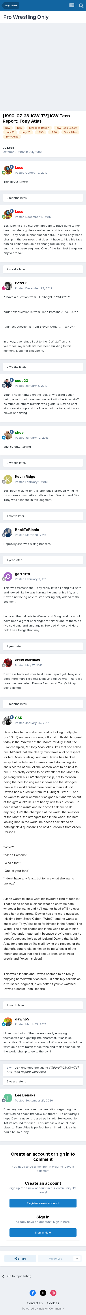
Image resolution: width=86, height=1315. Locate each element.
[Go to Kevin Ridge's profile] (8, 479)
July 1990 (35, 152)
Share (21, 1258)
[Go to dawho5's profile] (8, 1021)
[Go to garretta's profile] (8, 576)
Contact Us (35, 1303)
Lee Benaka (25, 1095)
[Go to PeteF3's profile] (8, 285)
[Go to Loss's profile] (8, 170)
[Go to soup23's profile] (8, 383)
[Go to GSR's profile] (8, 720)
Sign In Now (43, 1232)
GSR (17, 1067)
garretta (22, 574)
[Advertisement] (43, 65)
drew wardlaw (27, 660)
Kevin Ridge (25, 476)
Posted (31, 172)
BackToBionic (27, 530)
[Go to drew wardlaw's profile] (8, 662)
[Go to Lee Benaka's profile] (8, 1098)
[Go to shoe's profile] (8, 435)
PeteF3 (21, 283)
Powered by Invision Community (43, 1308)
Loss (10, 147)
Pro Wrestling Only (26, 17)
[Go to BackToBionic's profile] (8, 532)
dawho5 (22, 1019)
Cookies (53, 1303)
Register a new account (43, 1203)
